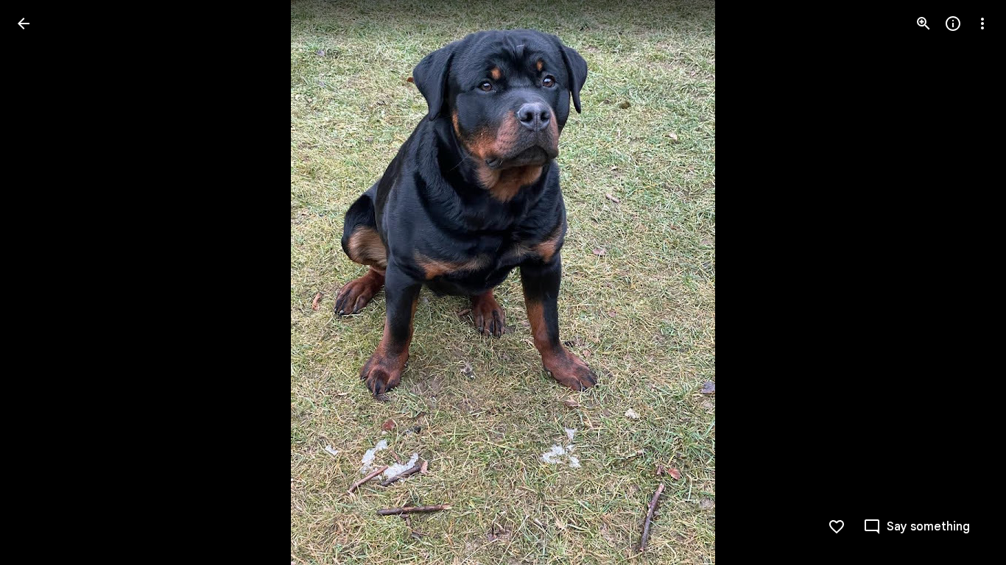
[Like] (836, 527)
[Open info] (953, 23)
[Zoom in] (923, 23)
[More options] (982, 23)
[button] (41, 282)
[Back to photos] (23, 23)
